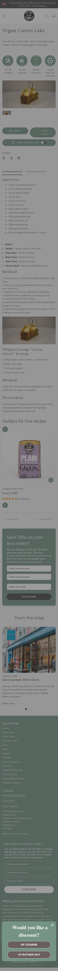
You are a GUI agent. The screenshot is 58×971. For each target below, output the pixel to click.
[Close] (52, 925)
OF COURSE (29, 944)
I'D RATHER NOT (29, 954)
